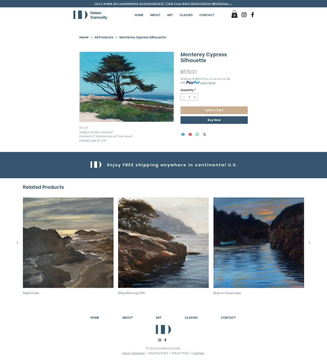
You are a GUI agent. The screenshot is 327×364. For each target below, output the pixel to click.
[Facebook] (252, 14)
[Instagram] (244, 14)
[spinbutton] (189, 97)
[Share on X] (204, 134)
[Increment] (195, 97)
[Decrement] (183, 97)
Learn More (207, 83)
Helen (95, 12)
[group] (163, 246)
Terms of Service (133, 353)
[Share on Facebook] (183, 134)
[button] (155, 15)
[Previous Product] (17, 242)
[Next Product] (309, 242)
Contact (198, 353)
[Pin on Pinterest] (190, 134)
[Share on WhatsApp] (197, 134)
